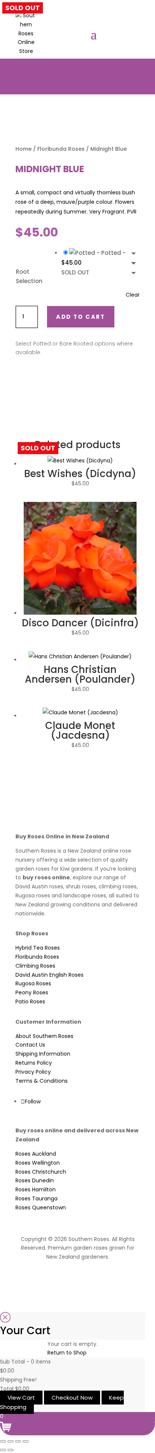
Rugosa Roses (33, 983)
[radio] (100, 262)
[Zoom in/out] (3, 1441)
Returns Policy (33, 1063)
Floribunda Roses (61, 149)
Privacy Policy (33, 1072)
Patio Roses (30, 1001)
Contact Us (30, 1044)
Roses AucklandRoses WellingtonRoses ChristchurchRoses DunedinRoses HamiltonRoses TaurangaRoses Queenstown (40, 1180)
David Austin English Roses (49, 975)
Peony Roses (31, 992)
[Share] (18, 1441)
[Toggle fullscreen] (11, 1441)
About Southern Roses (44, 1036)
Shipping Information (42, 1054)
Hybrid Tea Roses (37, 947)
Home (23, 149)
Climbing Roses (35, 966)
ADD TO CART (80, 317)
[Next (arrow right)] (11, 1450)
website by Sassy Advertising (77, 1277)
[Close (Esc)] (26, 1441)
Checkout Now (72, 1397)
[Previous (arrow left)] (3, 1450)
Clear (133, 294)
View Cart (21, 1397)
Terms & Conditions (41, 1081)
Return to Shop (67, 1352)
